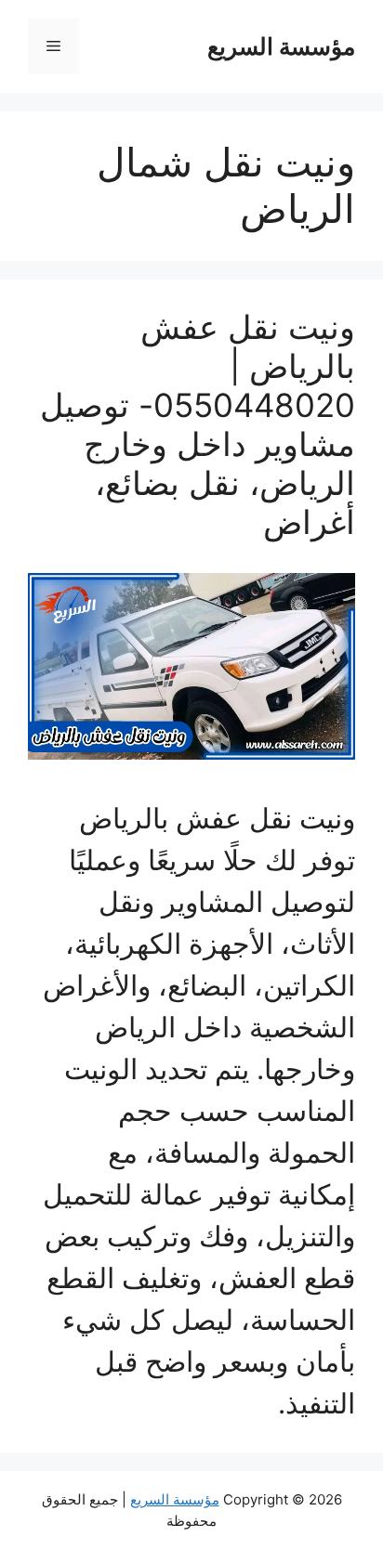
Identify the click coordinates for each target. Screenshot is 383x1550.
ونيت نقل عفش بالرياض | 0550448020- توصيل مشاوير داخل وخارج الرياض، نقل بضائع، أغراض (197, 424)
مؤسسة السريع (281, 46)
